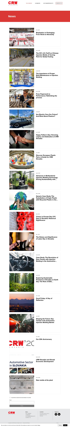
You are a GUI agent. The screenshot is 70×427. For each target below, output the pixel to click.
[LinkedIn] (59, 414)
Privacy (39, 425)
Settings (60, 425)
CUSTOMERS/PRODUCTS (29, 416)
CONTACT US (28, 417)
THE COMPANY (28, 413)
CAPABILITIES (27, 414)
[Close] (68, 425)
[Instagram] (56, 414)
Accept (65, 425)
